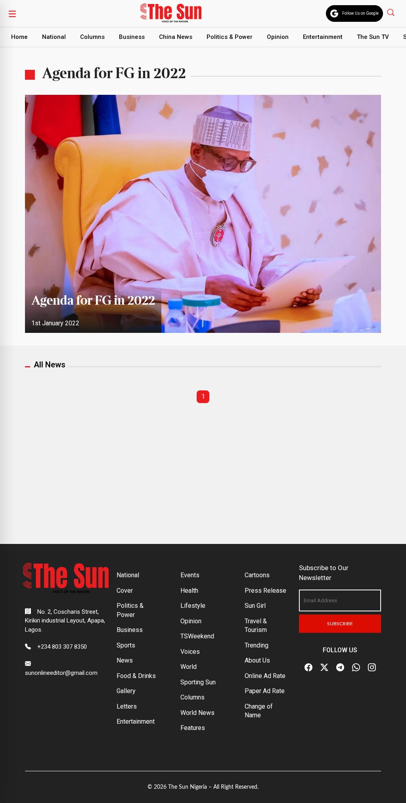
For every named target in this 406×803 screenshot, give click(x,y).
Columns (92, 36)
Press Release (265, 590)
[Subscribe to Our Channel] (340, 667)
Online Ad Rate (265, 676)
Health (189, 590)
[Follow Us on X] (324, 667)
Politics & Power (230, 36)
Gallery (126, 691)
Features (192, 728)
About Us (257, 660)
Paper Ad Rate (265, 691)
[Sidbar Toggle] (12, 13)
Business (132, 36)
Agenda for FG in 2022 (93, 301)
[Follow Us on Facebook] (308, 667)
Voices (190, 651)
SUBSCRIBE (340, 623)
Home (19, 36)
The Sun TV (373, 36)
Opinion (278, 36)
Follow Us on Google (360, 13)
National (54, 36)
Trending (256, 645)
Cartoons (257, 575)
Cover (125, 590)
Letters (127, 706)
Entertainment (323, 36)
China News (175, 36)
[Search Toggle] (391, 12)
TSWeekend (197, 636)
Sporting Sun (198, 682)
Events (189, 575)
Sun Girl (255, 605)
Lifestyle (192, 605)
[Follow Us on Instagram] (372, 667)
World (188, 666)
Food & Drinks (136, 676)
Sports (126, 645)
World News (197, 713)
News (125, 660)
